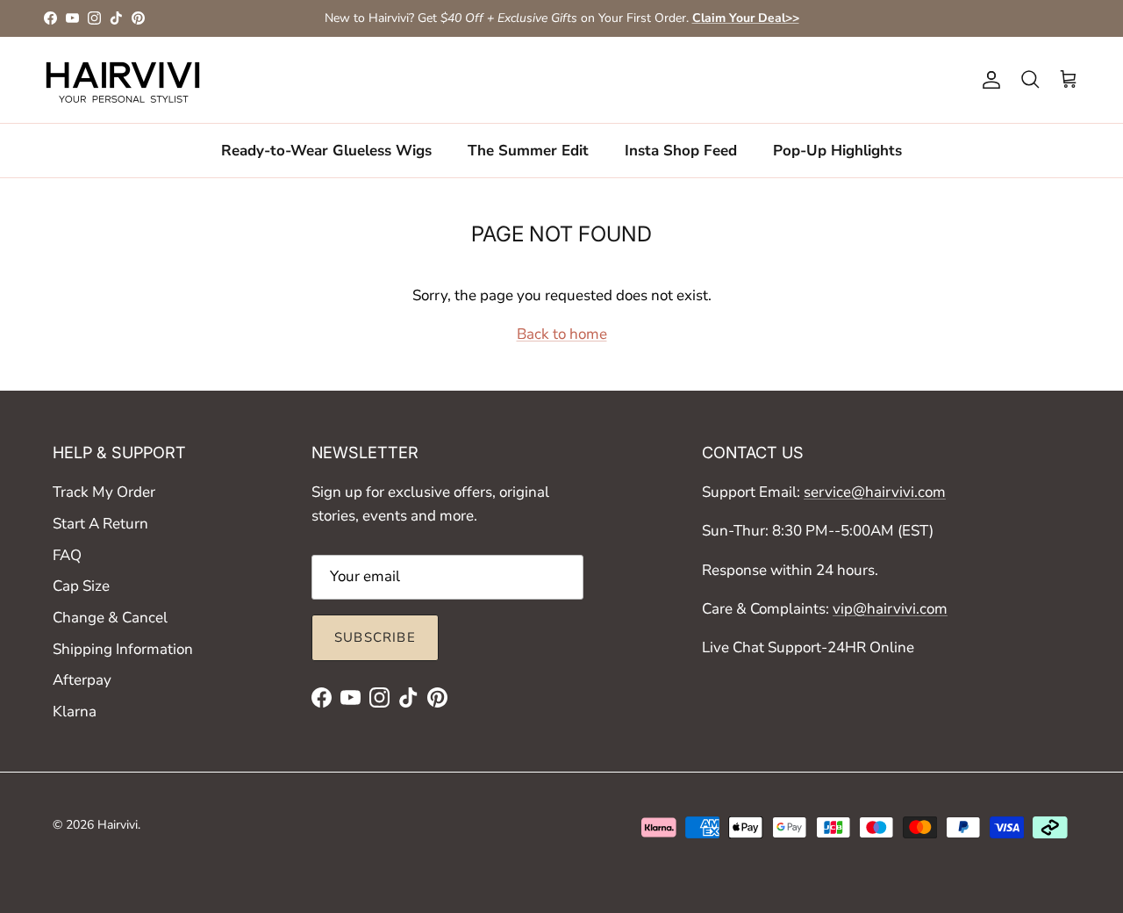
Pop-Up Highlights (837, 150)
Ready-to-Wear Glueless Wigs (326, 150)
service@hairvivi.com (875, 492)
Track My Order (104, 492)
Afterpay (82, 680)
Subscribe (375, 637)
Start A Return (100, 524)
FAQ (67, 555)
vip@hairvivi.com (890, 609)
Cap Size (81, 586)
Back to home (562, 334)
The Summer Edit (528, 150)
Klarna (75, 711)
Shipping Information (123, 649)
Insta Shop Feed (681, 150)
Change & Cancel (110, 617)
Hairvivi (117, 824)
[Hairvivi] (123, 79)
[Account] (988, 79)
